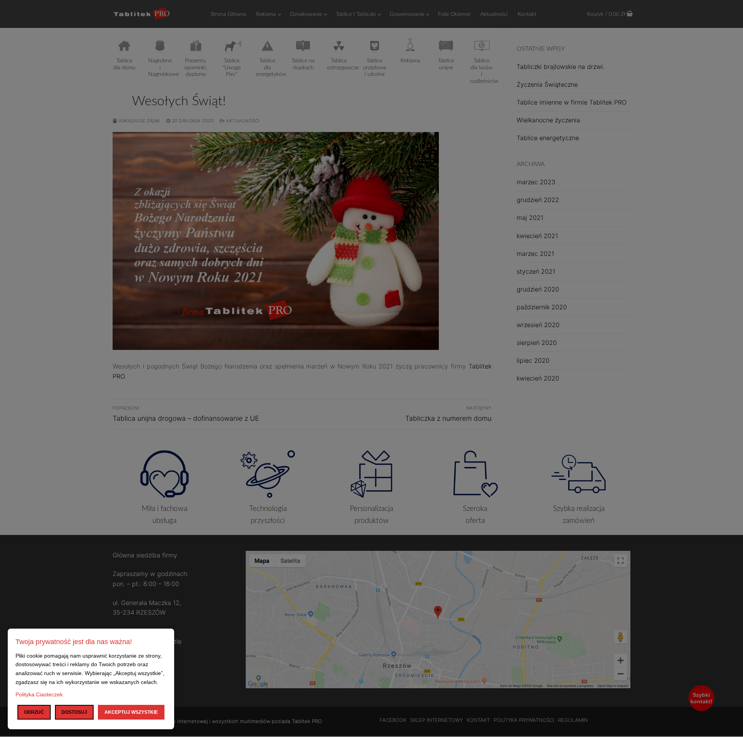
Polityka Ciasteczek (39, 694)
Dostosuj (74, 712)
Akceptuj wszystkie (131, 712)
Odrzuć (34, 712)
